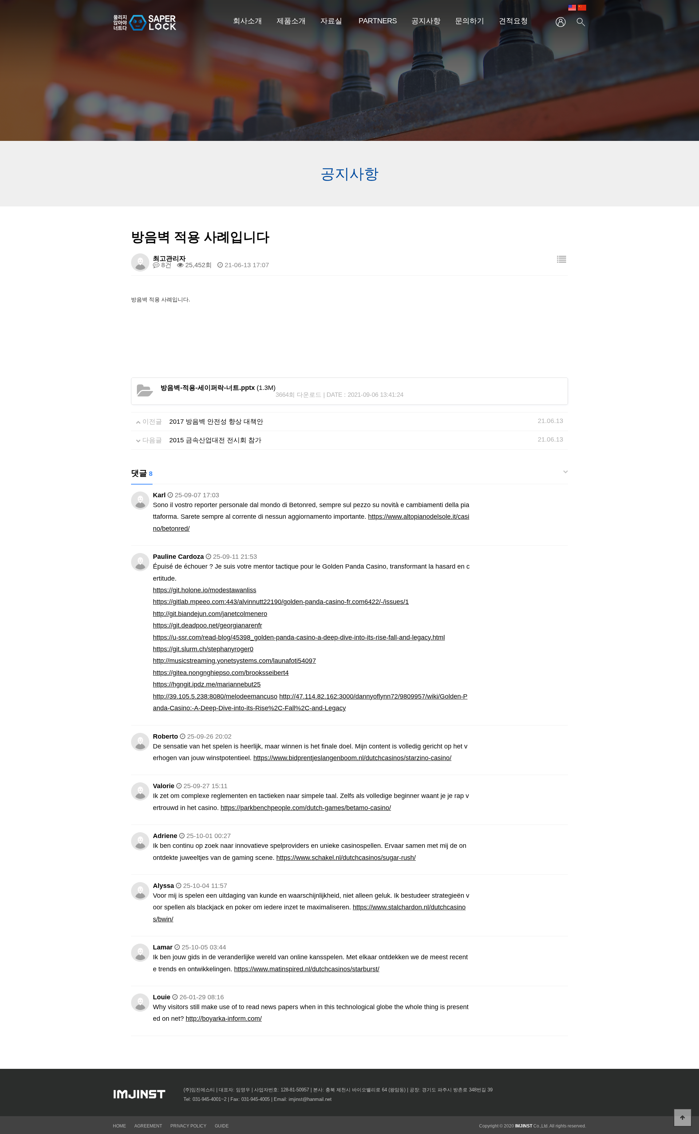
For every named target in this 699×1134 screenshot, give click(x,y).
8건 (165, 265)
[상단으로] (683, 1118)
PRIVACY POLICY (189, 1126)
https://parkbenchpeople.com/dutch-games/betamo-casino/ (306, 807)
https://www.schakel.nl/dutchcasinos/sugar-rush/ (346, 857)
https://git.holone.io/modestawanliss (204, 590)
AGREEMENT (148, 1126)
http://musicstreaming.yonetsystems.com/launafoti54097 (234, 660)
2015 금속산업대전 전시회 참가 (215, 440)
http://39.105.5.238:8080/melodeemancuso (215, 696)
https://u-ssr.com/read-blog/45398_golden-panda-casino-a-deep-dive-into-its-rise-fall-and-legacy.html (299, 637)
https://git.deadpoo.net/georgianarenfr (207, 625)
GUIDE (222, 1126)
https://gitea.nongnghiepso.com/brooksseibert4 (221, 672)
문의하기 (469, 21)
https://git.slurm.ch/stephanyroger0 (203, 649)
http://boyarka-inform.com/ (224, 1018)
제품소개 (291, 21)
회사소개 (247, 21)
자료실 (331, 21)
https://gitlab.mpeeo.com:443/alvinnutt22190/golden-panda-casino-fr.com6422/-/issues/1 (281, 601)
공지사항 (426, 21)
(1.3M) (218, 387)
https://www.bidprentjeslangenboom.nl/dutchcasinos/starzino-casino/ (352, 758)
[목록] (561, 259)
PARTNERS (378, 21)
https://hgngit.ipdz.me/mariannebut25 (207, 684)
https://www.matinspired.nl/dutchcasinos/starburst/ (306, 969)
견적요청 (513, 21)
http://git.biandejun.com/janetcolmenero (210, 613)
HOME (119, 1126)
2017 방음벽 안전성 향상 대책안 (216, 421)
